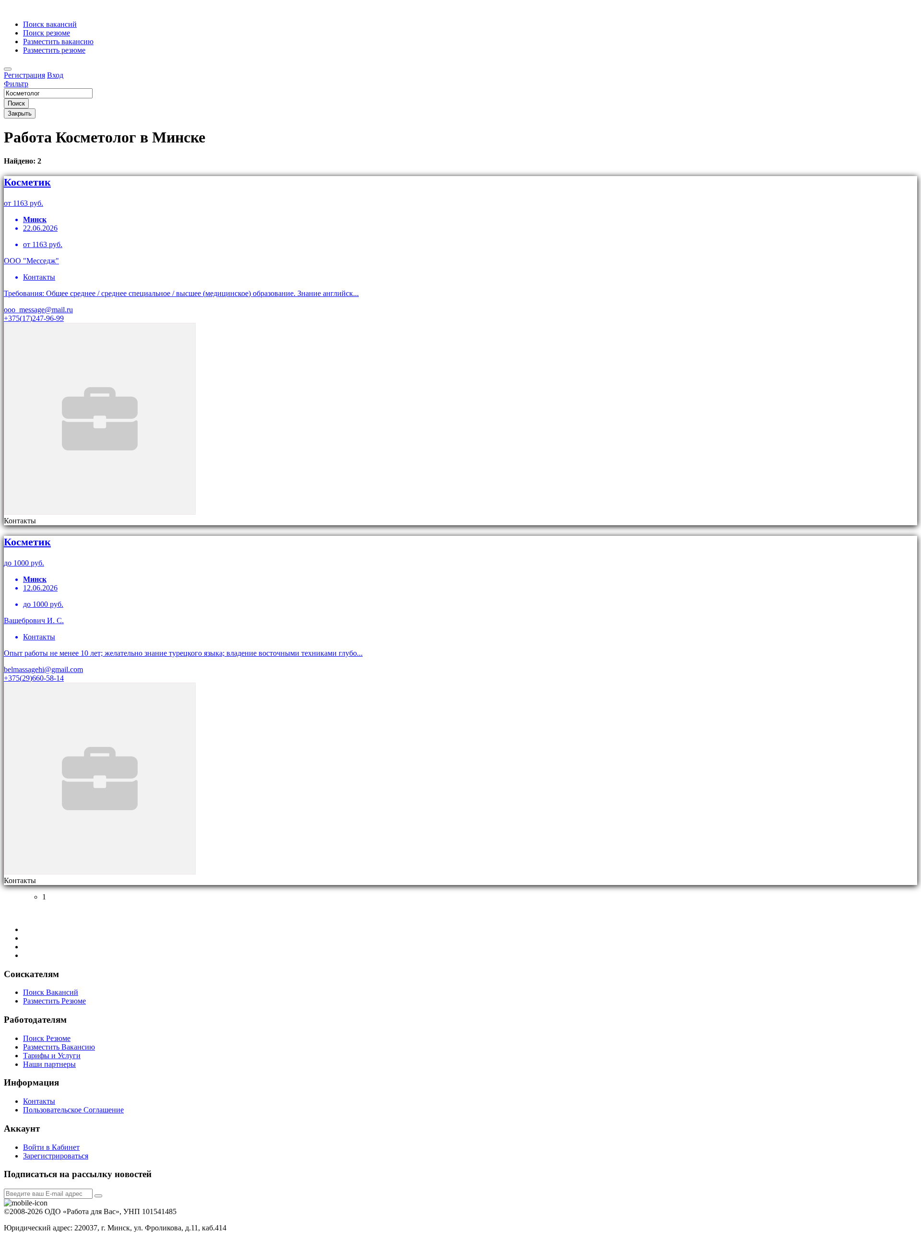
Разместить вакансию (58, 41)
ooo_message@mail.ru (38, 310)
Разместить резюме (54, 50)
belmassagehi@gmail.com (43, 669)
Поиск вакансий (50, 24)
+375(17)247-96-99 (34, 318)
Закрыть (20, 113)
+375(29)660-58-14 (34, 678)
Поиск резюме (46, 33)
